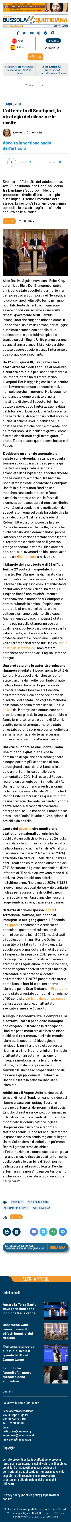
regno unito (17, 1202)
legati (49, 910)
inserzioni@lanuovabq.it (18, 1439)
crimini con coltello (38, 1202)
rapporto (13, 925)
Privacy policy (11, 1495)
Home (31, 85)
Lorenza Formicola (27, 132)
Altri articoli (36, 1279)
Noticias (20, 47)
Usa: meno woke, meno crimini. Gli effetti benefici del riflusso (18, 1331)
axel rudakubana (41, 1208)
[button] (35, 56)
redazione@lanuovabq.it (18, 1431)
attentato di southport (16, 1208)
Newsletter (52, 47)
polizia (7, 710)
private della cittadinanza (46, 998)
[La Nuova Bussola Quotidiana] (35, 20)
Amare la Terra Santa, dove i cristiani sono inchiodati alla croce (20, 1308)
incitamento (27, 556)
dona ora (53, 40)
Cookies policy (31, 1495)
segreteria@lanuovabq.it (18, 1435)
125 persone (58, 988)
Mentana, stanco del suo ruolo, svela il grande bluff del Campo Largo (19, 1352)
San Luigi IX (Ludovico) (51, 68)
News (20, 40)
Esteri (43, 85)
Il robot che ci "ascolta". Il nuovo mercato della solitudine (17, 1374)
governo (25, 828)
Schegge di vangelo (19, 66)
